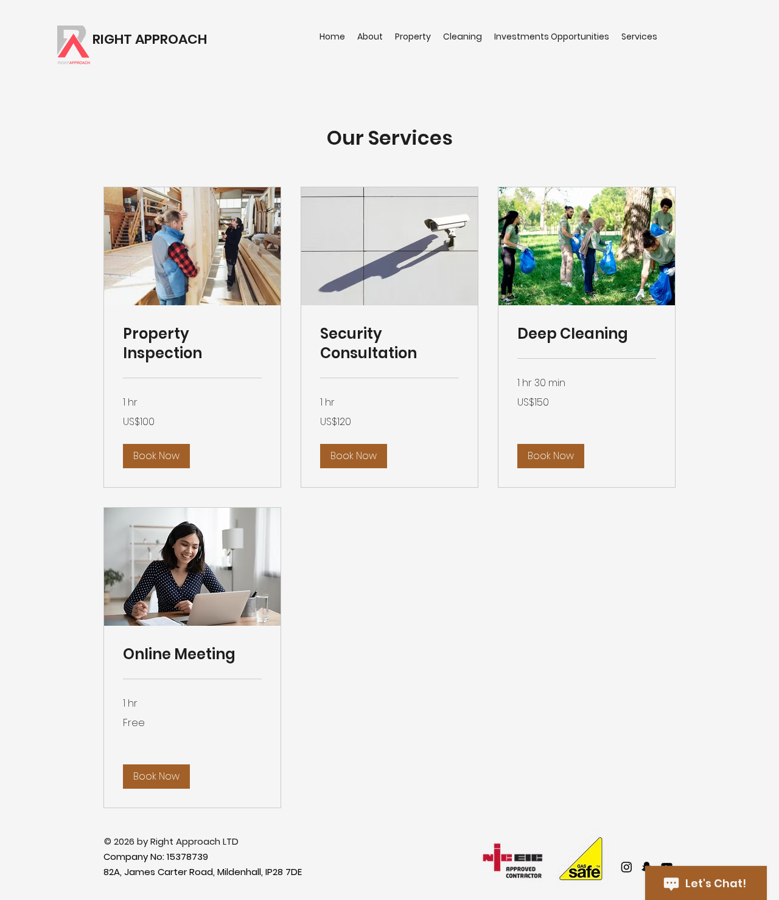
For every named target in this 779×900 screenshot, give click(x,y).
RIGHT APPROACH (150, 39)
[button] (156, 456)
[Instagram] (627, 867)
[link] (192, 343)
